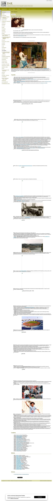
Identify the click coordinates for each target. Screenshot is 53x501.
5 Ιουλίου (39, 141)
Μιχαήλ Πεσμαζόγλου (19, 466)
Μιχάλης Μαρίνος (18, 450)
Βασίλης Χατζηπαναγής (19, 448)
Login (47, 0)
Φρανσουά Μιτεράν (19, 444)
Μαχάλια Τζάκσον (18, 443)
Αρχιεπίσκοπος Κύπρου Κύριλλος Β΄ (21, 441)
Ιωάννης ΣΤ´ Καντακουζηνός (21, 81)
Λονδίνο (20, 165)
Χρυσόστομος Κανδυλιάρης (20, 463)
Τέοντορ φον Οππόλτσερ (19, 440)
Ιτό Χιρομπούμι (19, 200)
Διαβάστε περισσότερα (14, 498)
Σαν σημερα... (15, 11)
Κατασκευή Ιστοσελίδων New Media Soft (45, 480)
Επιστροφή (13, 14)
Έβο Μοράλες (18, 449)
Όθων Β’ (17, 456)
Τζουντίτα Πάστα (18, 438)
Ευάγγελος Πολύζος (19, 469)
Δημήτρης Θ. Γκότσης (19, 447)
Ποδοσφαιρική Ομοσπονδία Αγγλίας (27, 165)
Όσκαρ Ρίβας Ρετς (18, 446)
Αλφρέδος (17, 455)
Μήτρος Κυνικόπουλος (19, 457)
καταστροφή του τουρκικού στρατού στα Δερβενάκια (23, 144)
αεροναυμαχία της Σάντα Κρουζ (29, 307)
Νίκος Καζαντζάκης (19, 462)
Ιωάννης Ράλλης (18, 461)
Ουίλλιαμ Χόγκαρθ (18, 458)
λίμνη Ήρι (39, 146)
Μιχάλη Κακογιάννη (21, 35)
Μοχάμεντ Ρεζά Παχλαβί (19, 445)
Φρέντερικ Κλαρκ (18, 465)
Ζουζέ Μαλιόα (18, 460)
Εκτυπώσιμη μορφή (48, 11)
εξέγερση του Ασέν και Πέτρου (32, 79)
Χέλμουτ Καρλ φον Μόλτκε (20, 439)
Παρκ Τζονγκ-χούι (18, 464)
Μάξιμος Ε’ (17, 442)
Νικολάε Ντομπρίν (18, 468)
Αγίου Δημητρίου (22, 79)
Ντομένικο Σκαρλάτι (19, 436)
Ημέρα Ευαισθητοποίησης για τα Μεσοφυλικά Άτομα (21, 474)
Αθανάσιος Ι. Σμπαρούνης (19, 467)
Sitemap (50, 0)
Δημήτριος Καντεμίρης (19, 435)
